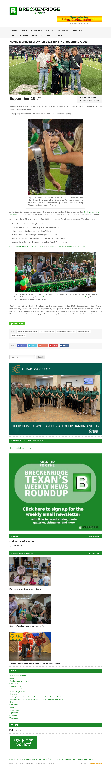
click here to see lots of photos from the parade (66, 247)
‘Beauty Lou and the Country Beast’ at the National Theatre (34, 663)
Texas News (14, 710)
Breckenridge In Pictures (19, 681)
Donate (58, 35)
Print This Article (89, 97)
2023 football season (47, 331)
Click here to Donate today (20, 448)
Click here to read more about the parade (26, 247)
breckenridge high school (66, 331)
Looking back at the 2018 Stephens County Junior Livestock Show (36, 697)
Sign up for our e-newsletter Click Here (23, 743)
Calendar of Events (22, 541)
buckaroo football (84, 331)
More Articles (94, 536)
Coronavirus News (16, 686)
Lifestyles (36, 30)
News (24, 30)
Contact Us (14, 684)
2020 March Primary (17, 676)
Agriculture (13, 713)
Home (14, 30)
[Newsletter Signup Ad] (55, 492)
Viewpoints (13, 718)
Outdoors (13, 715)
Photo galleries (20, 35)
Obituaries (62, 30)
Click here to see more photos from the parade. (65, 297)
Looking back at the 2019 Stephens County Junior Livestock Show (36, 699)
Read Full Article (17, 546)
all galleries (94, 553)
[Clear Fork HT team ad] (55, 399)
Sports (49, 30)
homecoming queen (18, 335)
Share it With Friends (90, 100)
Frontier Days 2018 (17, 692)
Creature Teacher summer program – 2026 (27, 626)
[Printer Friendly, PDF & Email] (17, 323)
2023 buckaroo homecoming (27, 331)
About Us (77, 30)
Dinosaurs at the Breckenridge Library (25, 589)
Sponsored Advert (79, 23)
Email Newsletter (41, 35)
